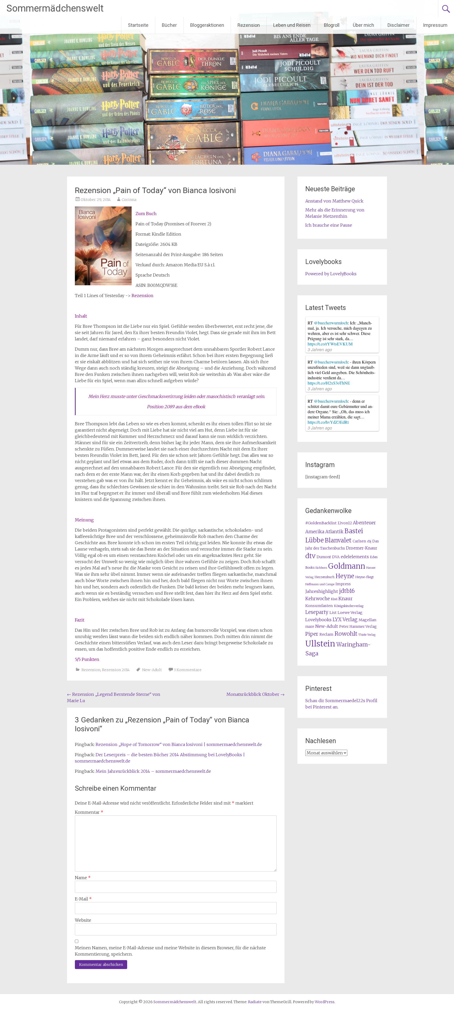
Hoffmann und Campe (319, 584)
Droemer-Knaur (361, 548)
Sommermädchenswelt (55, 8)
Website (83, 920)
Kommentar (89, 812)
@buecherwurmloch (331, 322)
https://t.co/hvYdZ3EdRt (328, 422)
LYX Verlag (345, 620)
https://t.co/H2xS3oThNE (329, 383)
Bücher (169, 25)
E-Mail (83, 899)
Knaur (345, 598)
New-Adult (152, 669)
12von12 (345, 523)
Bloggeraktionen (207, 25)
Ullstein (320, 644)
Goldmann (346, 566)
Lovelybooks (318, 619)
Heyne (345, 576)
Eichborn (321, 567)
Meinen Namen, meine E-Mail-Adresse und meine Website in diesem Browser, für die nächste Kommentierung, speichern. (170, 951)
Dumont (324, 557)
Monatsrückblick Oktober (255, 694)
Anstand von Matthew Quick (334, 201)
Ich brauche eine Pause (328, 225)
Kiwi (334, 599)
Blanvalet (338, 540)
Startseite (138, 25)
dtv (310, 556)
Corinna (129, 199)
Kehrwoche (317, 599)
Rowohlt (345, 633)
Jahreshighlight (321, 591)
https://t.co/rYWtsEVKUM (330, 343)
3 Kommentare (188, 669)
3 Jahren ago (320, 349)
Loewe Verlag (350, 612)
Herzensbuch (324, 577)
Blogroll (331, 25)
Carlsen (359, 541)
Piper (311, 634)
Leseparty (316, 612)
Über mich (363, 25)
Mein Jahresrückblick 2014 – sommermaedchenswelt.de (153, 771)
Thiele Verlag (366, 634)
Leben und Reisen (292, 25)
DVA (336, 557)
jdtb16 (347, 591)
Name (83, 877)
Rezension (249, 25)
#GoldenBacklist (321, 523)
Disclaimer (399, 25)
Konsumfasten (319, 605)
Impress (343, 584)
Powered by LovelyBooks (331, 273)
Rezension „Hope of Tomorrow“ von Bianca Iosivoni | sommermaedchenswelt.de (179, 744)
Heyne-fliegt (364, 577)
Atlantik (334, 532)
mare (309, 626)
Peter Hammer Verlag (358, 626)
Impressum (435, 25)
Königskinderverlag (348, 606)
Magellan (367, 620)
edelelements (355, 556)
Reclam (326, 634)
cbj (369, 541)
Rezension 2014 (116, 669)
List (333, 612)
